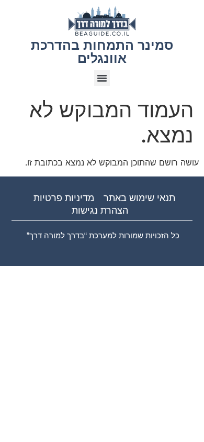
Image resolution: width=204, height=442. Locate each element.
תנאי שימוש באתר (139, 198)
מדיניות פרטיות (63, 198)
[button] (102, 78)
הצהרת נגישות (100, 210)
